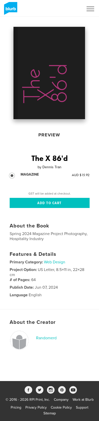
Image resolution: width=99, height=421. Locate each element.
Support (82, 407)
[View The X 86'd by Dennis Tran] (49, 73)
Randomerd (46, 338)
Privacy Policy (36, 407)
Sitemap (49, 413)
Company (61, 399)
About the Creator (33, 322)
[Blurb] (10, 10)
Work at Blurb (83, 399)
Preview (49, 135)
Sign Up (70, 9)
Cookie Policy (61, 407)
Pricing (16, 407)
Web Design (54, 262)
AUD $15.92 (81, 175)
